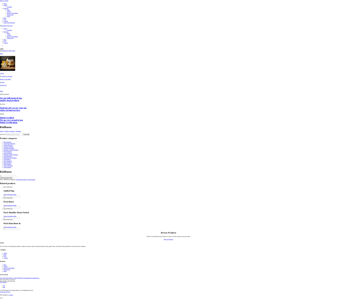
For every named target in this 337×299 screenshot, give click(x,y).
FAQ (5, 19)
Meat (8, 10)
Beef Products (7, 142)
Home (5, 3)
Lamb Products (8, 156)
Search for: (3, 134)
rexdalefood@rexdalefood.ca (31, 278)
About (5, 5)
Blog (5, 18)
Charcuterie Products (9, 143)
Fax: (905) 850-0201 (17, 278)
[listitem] (168, 52)
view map (3, 282)
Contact (6, 21)
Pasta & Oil (10, 15)
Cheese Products (8, 145)
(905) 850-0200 (5, 278)
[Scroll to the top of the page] (1, 298)
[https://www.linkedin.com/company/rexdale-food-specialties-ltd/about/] (4, 287)
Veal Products (7, 167)
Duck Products (8, 151)
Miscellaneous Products (10, 158)
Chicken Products (8, 147)
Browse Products (168, 239)
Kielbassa (18, 131)
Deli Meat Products (9, 148)
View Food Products (9, 22)
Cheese (9, 11)
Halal (8, 16)
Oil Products (7, 159)
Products (6, 8)
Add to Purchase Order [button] (10, 194)
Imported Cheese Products (11, 154)
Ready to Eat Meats (12, 13)
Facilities (9, 7)
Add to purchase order (6, 178)
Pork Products (7, 164)
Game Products (8, 153)
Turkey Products (8, 165)
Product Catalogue (10, 45)
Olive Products (8, 161)
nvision (11, 295)
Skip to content (4, 0)
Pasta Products (8, 162)
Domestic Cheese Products (11, 150)
